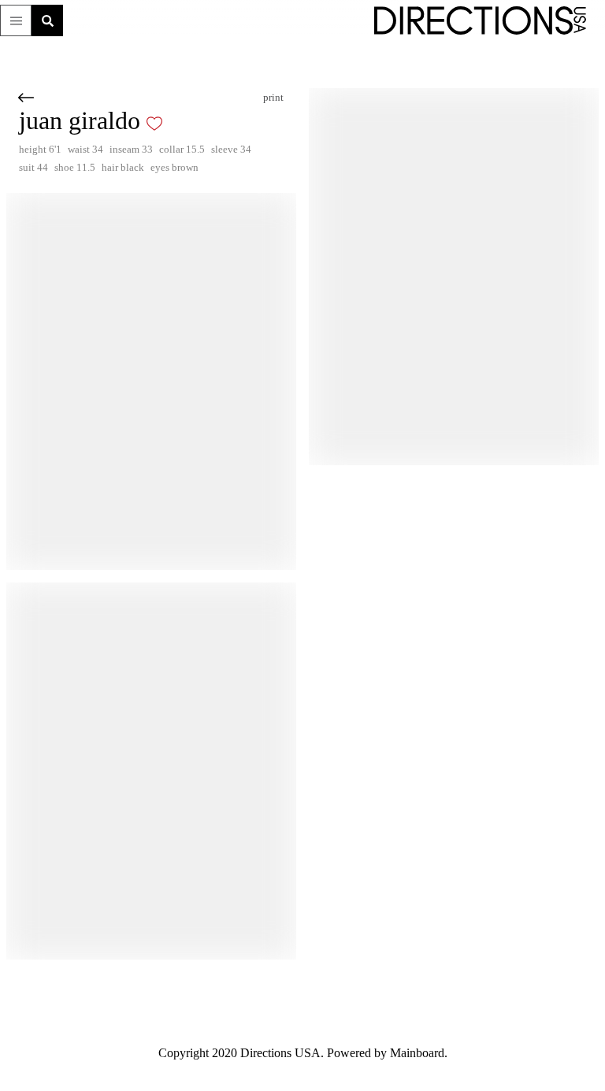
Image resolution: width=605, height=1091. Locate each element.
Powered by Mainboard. (396, 1053)
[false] (178, 123)
